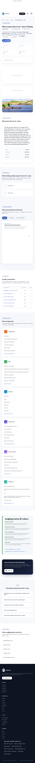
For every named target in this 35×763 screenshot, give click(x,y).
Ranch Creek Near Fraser (9, 296)
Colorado (11, 20)
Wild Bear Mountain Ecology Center (11, 462)
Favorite (5, 36)
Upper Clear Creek (7, 500)
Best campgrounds (19, 743)
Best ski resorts (8, 743)
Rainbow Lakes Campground (9, 350)
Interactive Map (5, 717)
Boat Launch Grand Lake (8, 440)
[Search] (27, 13)
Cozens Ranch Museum (8, 456)
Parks (3, 707)
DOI (32, 760)
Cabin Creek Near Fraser (9, 293)
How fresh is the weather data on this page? (14, 599)
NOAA (25, 760)
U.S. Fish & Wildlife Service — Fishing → (13, 549)
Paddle (3, 700)
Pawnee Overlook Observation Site (10, 467)
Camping (4, 703)
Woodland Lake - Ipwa (8, 640)
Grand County (6, 437)
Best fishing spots (17, 746)
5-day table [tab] (11, 217)
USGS (23, 760)
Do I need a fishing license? (10, 610)
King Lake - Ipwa (6, 653)
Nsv (5, 493)
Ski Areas (4, 698)
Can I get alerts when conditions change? (14, 605)
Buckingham (6, 336)
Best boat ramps (8, 748)
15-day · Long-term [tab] (20, 217)
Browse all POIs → (7, 473)
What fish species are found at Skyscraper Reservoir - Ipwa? (17, 594)
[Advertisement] (17, 6)
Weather (3, 724)
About (3, 731)
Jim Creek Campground (8, 344)
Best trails (20, 751)
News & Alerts (4, 719)
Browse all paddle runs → (9, 503)
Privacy (3, 736)
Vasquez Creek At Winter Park (10, 299)
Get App (22, 13)
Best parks (7, 746)
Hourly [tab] (4, 217)
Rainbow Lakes (7, 347)
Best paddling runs (20, 748)
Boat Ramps (4, 705)
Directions (14, 36)
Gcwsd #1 (6, 407)
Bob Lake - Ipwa (6, 649)
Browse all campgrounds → (9, 353)
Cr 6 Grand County (7, 429)
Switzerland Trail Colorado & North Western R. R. (13, 470)
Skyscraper (6, 396)
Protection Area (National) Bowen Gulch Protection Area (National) (16, 369)
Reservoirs (4, 688)
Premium (4, 732)
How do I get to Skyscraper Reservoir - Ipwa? (14, 615)
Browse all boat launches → (9, 443)
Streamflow (4, 686)
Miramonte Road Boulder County (10, 426)
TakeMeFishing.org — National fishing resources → (15, 551)
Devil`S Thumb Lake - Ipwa (8, 657)
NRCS (28, 760)
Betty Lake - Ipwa (6, 644)
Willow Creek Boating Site (9, 434)
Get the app (9, 570)
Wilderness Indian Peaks (9, 366)
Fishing (7, 20)
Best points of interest (10, 751)
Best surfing (7, 754)
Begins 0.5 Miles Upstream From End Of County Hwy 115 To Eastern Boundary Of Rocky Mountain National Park (17, 497)
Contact (3, 738)
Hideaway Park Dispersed (9, 341)
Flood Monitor (4, 722)
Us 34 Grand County (8, 432)
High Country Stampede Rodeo (10, 459)
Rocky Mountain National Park (10, 377)
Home (3, 20)
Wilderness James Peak (9, 374)
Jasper (5, 399)
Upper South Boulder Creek (9, 486)
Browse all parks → (8, 383)
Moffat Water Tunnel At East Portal (18, 33)
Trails (3, 709)
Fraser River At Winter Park (9, 302)
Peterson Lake (7, 402)
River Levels (4, 690)
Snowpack (4, 684)
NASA (30, 760)
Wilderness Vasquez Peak (9, 380)
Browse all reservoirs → (8, 413)
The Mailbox (6, 465)
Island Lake (6, 410)
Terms (3, 734)
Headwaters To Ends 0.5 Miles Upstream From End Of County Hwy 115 (17, 490)
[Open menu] (31, 13)
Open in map (6, 40)
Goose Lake (6, 404)
